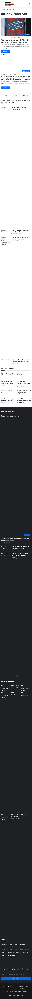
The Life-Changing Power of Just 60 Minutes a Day (19, 238)
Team (15, 991)
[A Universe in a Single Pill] (26, 694)
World (19, 991)
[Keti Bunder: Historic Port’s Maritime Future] (6, 688)
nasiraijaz (4, 37)
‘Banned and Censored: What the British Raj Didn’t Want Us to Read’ (15, 41)
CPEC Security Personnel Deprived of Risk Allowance (23, 383)
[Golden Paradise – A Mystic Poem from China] (5, 232)
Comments (25, 95)
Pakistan (27, 949)
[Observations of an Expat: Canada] (26, 874)
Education (9, 949)
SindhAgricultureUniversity (13, 952)
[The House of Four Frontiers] (16, 752)
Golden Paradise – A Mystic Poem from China (19, 231)
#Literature (22, 944)
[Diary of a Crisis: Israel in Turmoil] (16, 874)
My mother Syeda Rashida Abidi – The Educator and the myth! (21, 360)
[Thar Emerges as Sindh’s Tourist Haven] (5, 103)
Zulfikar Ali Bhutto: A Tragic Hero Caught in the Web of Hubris (19, 555)
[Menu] (2, 4)
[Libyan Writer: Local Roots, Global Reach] (5, 167)
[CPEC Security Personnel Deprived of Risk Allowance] (24, 376)
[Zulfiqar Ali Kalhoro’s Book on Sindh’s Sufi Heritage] (5, 549)
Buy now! (24, 991)
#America (4, 944)
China (3, 949)
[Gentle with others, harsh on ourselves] (8, 393)
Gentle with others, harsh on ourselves (7, 399)
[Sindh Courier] (9, 3)
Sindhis (3, 955)
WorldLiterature (11, 955)
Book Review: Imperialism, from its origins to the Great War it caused (15, 78)
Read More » (5, 51)
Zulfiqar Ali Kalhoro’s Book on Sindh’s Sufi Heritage (20, 547)
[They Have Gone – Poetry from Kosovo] (6, 695)
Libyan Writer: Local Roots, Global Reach (19, 108)
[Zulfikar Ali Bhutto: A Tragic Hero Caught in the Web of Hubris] (5, 613)
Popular (6, 95)
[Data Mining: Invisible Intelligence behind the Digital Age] (24, 393)
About (11, 991)
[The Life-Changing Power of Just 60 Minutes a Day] (5, 297)
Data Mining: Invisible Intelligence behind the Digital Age (24, 400)
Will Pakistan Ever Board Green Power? (7, 382)
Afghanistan (24, 947)
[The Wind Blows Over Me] (26, 688)
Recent (15, 95)
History (15, 949)
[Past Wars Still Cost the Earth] (6, 817)
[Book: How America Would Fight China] (16, 687)
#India (10, 944)
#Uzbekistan (16, 947)
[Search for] (30, 4)
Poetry (3, 952)
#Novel (3, 947)
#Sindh (9, 947)
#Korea (15, 944)
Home (4, 9)
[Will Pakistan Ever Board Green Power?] (8, 376)
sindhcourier (25, 952)
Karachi (21, 949)
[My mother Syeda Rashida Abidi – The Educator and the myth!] (5, 362)
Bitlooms (24, 988)
